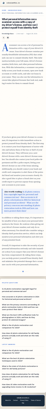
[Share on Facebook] (8, 38)
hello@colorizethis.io (23, 398)
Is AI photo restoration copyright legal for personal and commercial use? (22, 194)
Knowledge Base (15, 10)
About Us (8, 400)
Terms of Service (36, 400)
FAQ (23, 403)
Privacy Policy (24, 400)
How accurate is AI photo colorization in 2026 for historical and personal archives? (22, 200)
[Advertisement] (23, 110)
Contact (15, 400)
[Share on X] (3, 38)
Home (4, 10)
